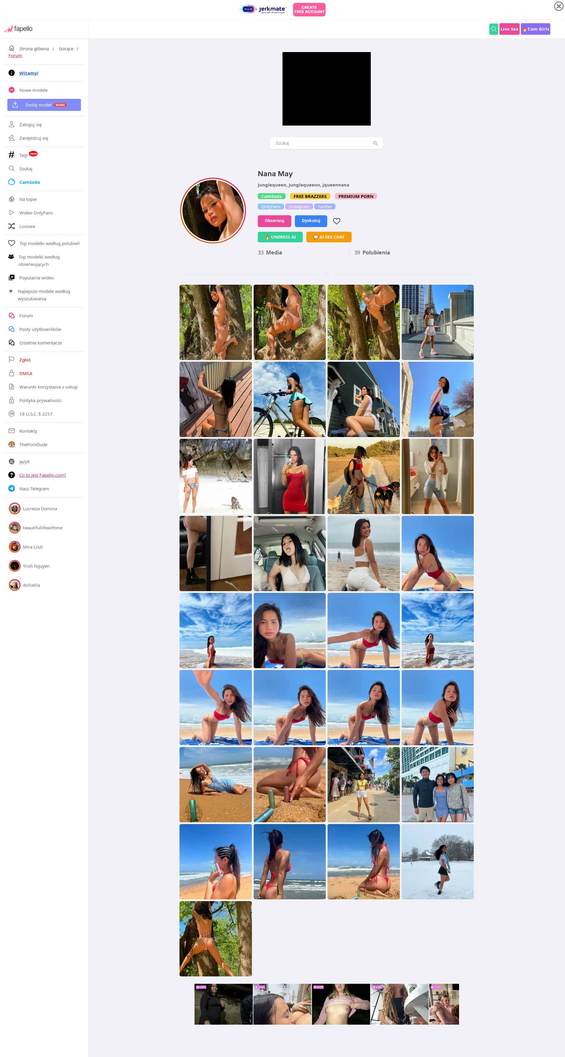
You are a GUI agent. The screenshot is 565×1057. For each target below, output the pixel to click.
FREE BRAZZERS (310, 196)
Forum (15, 55)
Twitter (325, 206)
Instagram (299, 206)
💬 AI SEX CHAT (329, 237)
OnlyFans (270, 206)
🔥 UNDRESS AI (280, 237)
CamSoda (271, 196)
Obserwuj (274, 220)
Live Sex (510, 29)
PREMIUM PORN (355, 196)
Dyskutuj (311, 220)
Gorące (66, 48)
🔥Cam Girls (535, 29)
